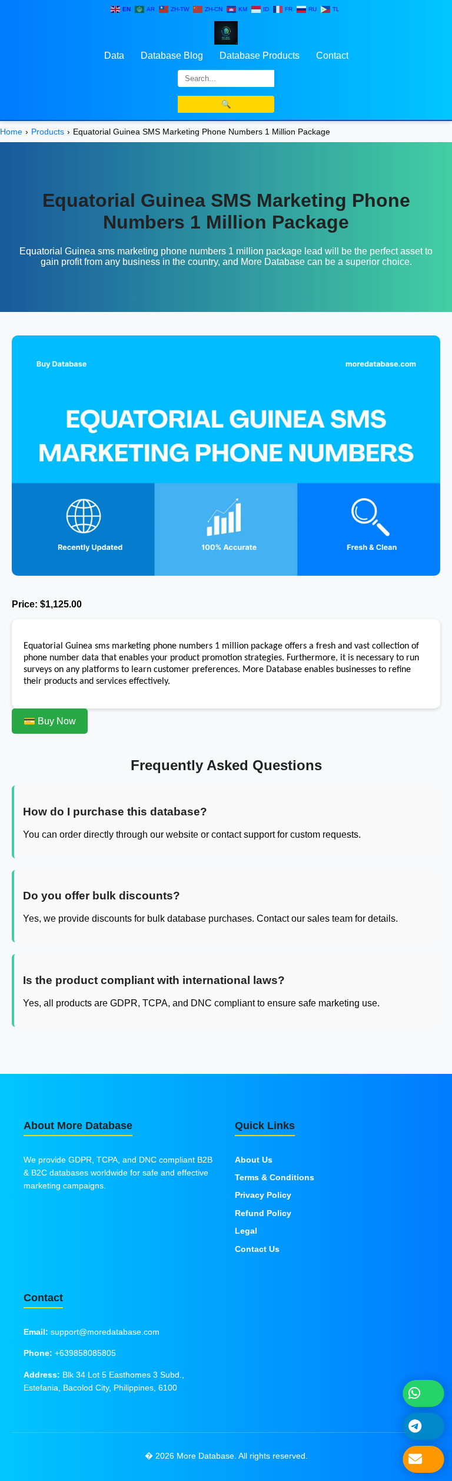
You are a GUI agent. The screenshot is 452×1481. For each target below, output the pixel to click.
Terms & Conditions (274, 1177)
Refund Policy (263, 1213)
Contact (332, 56)
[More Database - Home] (226, 32)
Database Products (260, 56)
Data (114, 56)
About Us (253, 1159)
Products (47, 131)
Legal (246, 1230)
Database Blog (172, 56)
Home (11, 131)
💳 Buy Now (50, 721)
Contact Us (257, 1249)
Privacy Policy (263, 1195)
